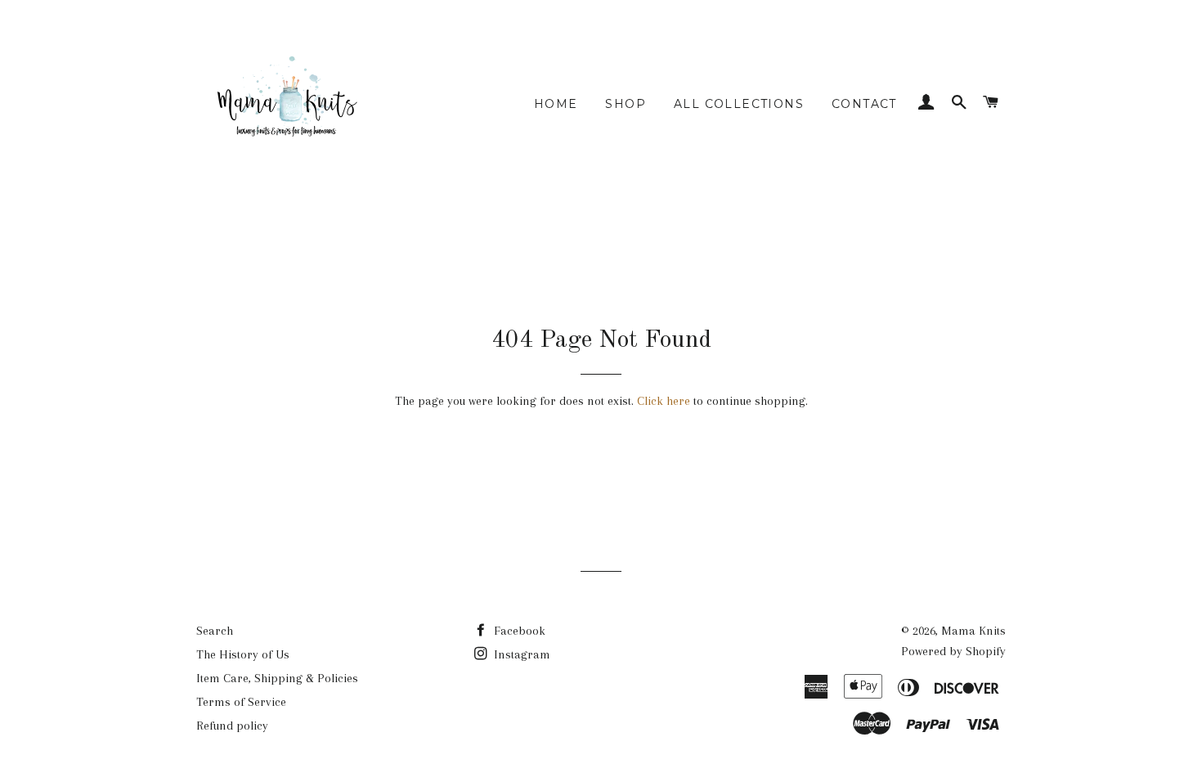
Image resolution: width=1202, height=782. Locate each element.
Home (556, 104)
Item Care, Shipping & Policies (277, 678)
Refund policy (232, 725)
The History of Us (242, 654)
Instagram (520, 654)
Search (214, 630)
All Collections (739, 104)
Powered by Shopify (953, 651)
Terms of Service (241, 701)
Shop (625, 104)
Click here (663, 400)
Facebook (518, 630)
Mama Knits (973, 630)
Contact (864, 104)
